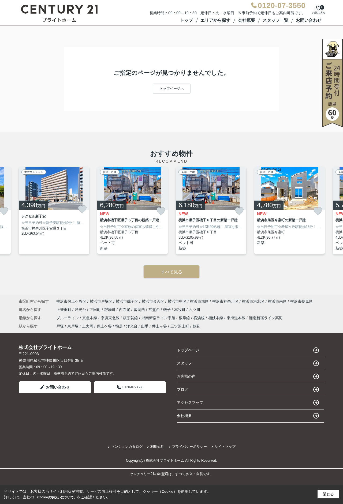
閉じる (328, 494)
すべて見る (171, 272)
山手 (144, 326)
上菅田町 (64, 309)
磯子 (167, 309)
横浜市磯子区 (127, 301)
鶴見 (196, 326)
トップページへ (171, 88)
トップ (186, 20)
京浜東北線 (111, 318)
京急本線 (90, 318)
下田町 (96, 309)
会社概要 (246, 20)
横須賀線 (131, 318)
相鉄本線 (216, 318)
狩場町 (110, 309)
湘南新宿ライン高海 (266, 318)
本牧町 (180, 309)
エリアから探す (215, 20)
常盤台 (154, 309)
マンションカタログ (127, 447)
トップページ (188, 350)
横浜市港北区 (253, 301)
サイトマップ (225, 447)
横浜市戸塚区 (101, 301)
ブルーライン (68, 318)
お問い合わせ (309, 20)
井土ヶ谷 (159, 326)
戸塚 (60, 326)
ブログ (182, 389)
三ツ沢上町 (179, 326)
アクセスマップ (190, 402)
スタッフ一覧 (275, 20)
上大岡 (87, 326)
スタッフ (184, 363)
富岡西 (140, 309)
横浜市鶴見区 (301, 301)
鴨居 (119, 326)
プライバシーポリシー (189, 447)
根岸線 (185, 318)
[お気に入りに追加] (82, 209)
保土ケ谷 (104, 326)
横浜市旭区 (199, 301)
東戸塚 (73, 326)
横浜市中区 (177, 301)
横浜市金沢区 (153, 301)
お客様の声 (186, 376)
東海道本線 (237, 318)
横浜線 (199, 318)
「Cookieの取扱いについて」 (55, 497)
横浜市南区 (277, 301)
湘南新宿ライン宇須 (158, 318)
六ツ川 (194, 309)
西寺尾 (125, 309)
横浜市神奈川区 (225, 301)
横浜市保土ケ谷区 (71, 301)
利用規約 (157, 447)
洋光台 (81, 309)
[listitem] (54, 211)
